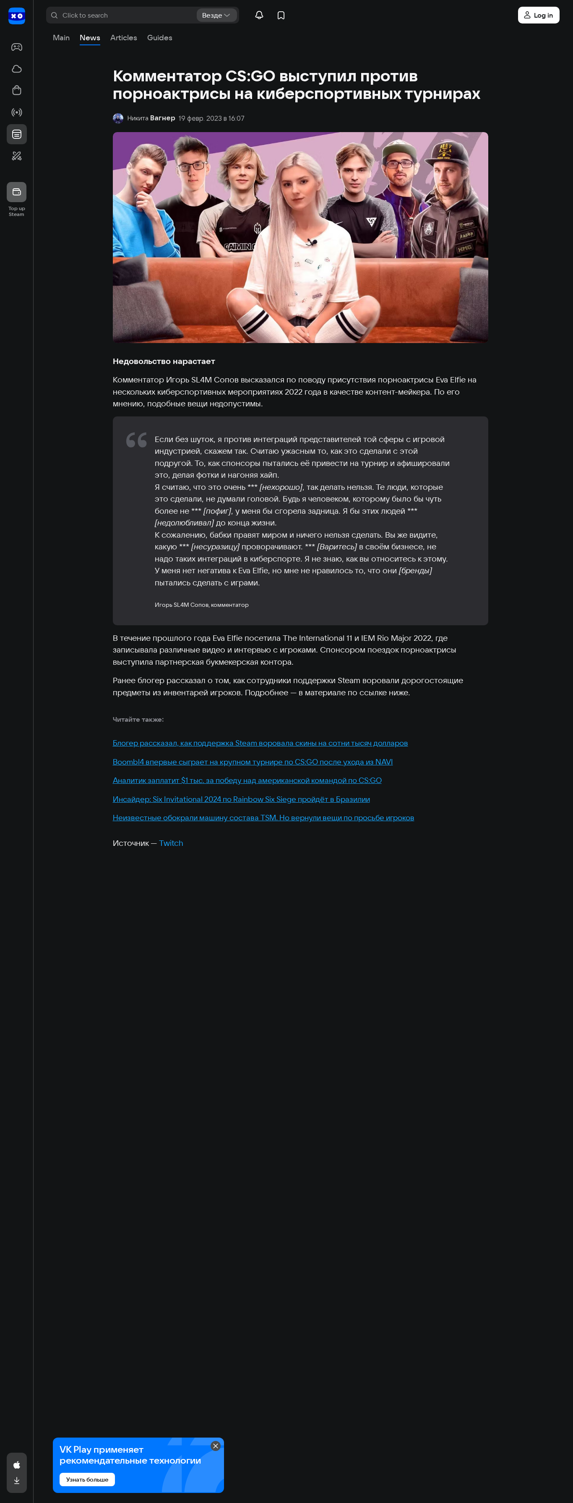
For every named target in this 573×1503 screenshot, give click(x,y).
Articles (123, 37)
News (90, 37)
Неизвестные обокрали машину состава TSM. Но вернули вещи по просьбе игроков (263, 817)
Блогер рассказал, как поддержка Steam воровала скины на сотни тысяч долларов (260, 743)
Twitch (171, 843)
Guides (159, 37)
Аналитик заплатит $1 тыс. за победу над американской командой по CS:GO (247, 780)
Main (61, 37)
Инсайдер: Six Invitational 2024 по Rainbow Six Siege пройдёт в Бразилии (241, 799)
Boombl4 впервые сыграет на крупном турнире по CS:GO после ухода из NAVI (253, 762)
